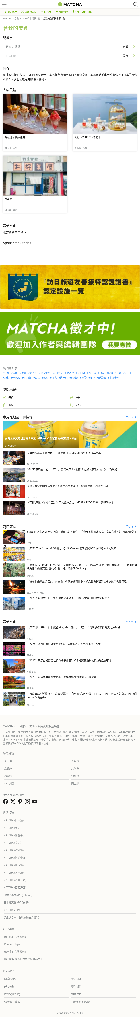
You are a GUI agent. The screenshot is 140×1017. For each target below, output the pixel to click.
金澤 (102, 373)
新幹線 (102, 377)
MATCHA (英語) (12, 827)
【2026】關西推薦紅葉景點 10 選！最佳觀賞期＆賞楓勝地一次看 (64, 643)
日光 (54, 377)
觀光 (10, 405)
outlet (74, 377)
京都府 (8, 768)
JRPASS (58, 373)
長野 (118, 373)
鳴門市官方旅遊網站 (15, 951)
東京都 (8, 761)
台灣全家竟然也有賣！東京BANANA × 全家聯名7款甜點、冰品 (41, 438)
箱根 (6, 377)
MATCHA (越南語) (14, 872)
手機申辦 (114, 377)
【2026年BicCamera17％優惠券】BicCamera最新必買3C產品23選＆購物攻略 (71, 548)
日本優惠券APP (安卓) (16, 902)
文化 (78, 405)
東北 (37, 377)
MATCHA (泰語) (12, 842)
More (130, 417)
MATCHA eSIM (12, 910)
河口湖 (81, 373)
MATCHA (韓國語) (14, 850)
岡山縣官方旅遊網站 (15, 936)
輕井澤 (92, 373)
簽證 (84, 377)
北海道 (70, 373)
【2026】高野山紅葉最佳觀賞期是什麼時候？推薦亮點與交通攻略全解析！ (69, 660)
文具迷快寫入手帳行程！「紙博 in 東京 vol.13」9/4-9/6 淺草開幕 (64, 452)
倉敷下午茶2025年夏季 (87, 137)
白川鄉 (27, 377)
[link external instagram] (28, 802)
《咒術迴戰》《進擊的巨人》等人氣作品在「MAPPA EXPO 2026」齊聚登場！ (70, 502)
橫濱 (110, 373)
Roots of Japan (13, 944)
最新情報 (63, 11)
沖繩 (6, 373)
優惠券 (47, 11)
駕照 (45, 377)
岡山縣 (75, 783)
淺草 (92, 377)
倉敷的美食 (30, 11)
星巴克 (16, 377)
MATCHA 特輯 (84, 11)
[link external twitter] (13, 802)
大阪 (15, 373)
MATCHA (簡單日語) (15, 880)
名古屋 (33, 373)
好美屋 (8, 199)
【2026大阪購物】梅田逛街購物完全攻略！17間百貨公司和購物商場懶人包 (69, 598)
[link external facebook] (6, 802)
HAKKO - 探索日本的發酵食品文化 (23, 959)
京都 (23, 373)
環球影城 (46, 373)
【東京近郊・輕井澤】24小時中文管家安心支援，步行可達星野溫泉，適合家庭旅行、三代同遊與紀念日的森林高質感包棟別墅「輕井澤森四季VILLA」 (82, 566)
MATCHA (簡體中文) (15, 857)
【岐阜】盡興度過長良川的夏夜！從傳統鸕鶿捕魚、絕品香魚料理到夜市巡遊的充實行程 (77, 581)
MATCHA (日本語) (14, 820)
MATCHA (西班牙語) (15, 887)
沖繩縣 (75, 776)
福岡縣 (8, 776)
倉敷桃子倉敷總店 (15, 137)
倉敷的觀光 (11, 11)
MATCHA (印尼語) (14, 865)
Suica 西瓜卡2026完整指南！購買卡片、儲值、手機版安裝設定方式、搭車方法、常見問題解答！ (82, 531)
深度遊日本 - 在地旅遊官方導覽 (21, 917)
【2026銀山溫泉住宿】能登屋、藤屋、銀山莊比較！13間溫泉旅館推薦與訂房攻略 (73, 627)
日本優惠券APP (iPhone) (18, 895)
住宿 (78, 397)
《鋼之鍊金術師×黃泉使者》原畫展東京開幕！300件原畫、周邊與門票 (67, 486)
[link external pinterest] (21, 802)
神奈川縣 (9, 783)
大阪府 (75, 761)
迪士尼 (64, 377)
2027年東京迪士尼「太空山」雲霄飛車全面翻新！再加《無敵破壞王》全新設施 (72, 469)
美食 (10, 397)
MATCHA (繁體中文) (15, 835)
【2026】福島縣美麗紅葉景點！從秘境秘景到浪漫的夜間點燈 (62, 677)
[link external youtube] (35, 802)
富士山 (128, 373)
